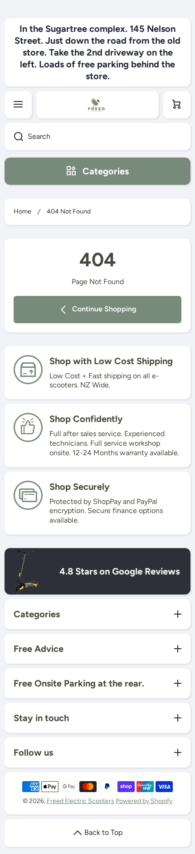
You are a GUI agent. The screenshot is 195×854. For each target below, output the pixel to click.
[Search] (14, 136)
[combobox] (97, 136)
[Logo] (97, 104)
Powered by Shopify (144, 801)
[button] (176, 104)
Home (22, 211)
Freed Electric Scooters (80, 801)
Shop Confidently (86, 418)
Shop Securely (79, 486)
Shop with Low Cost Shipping (111, 361)
